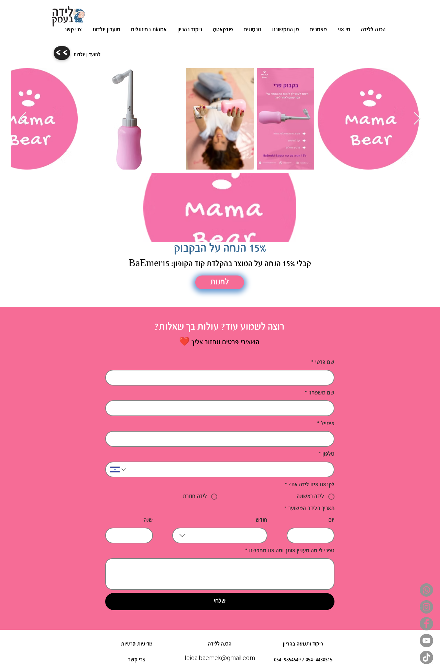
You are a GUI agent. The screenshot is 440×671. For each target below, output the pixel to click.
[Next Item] (417, 119)
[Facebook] (426, 623)
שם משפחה (319, 393)
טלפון (326, 454)
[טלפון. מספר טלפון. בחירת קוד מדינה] (118, 469)
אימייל (325, 423)
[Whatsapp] (426, 590)
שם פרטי (322, 362)
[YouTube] (426, 640)
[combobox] (220, 535)
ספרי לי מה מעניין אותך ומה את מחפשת (289, 551)
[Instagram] (426, 607)
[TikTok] (426, 657)
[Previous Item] (23, 119)
